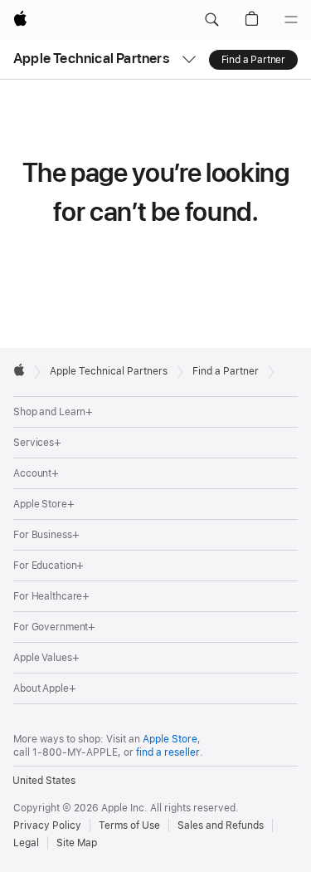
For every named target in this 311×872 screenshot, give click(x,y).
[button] (211, 20)
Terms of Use (129, 825)
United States (43, 780)
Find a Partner (253, 60)
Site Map (76, 843)
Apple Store (170, 739)
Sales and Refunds (220, 825)
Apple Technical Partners (91, 58)
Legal (26, 843)
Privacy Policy (47, 825)
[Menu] (291, 20)
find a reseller (168, 752)
